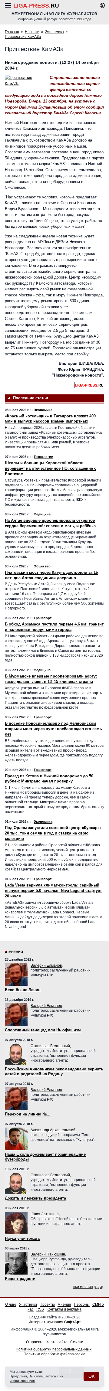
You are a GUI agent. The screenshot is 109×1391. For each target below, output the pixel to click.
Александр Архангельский (53, 1130)
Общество (42, 566)
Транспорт (42, 618)
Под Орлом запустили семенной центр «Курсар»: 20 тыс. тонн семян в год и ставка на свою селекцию (53, 833)
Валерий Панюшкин (48, 1254)
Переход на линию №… (28, 1114)
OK (91, 1376)
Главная (12, 32)
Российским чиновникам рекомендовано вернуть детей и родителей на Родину (54, 1071)
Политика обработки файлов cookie (54, 1354)
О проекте (35, 1342)
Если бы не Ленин (23, 990)
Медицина (42, 514)
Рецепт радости (20, 1278)
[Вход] (102, 5)
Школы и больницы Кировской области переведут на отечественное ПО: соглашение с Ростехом (50, 468)
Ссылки (76, 1342)
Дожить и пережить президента (35, 1198)
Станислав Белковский (50, 1046)
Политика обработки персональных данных (53, 1349)
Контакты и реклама (64, 1309)
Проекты (47, 1304)
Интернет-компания (54, 1322)
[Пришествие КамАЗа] (24, 81)
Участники (28, 1304)
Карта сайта (57, 1342)
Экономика (54, 32)
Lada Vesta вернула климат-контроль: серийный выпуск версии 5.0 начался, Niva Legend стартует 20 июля (53, 890)
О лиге (10, 1304)
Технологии (43, 457)
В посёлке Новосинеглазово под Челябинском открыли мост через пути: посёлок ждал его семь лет (53, 728)
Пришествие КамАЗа (23, 36)
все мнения (83, 1287)
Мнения (15, 952)
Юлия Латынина (45, 1214)
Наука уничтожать (22, 1238)
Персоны (82, 1304)
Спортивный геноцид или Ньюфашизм (43, 1030)
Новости (32, 32)
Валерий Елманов (46, 965)
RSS (40, 1309)
